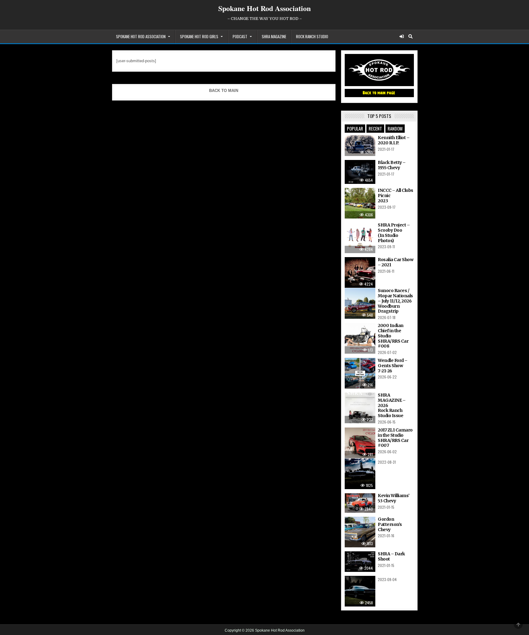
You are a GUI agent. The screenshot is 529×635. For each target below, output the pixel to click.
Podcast (240, 36)
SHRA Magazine (274, 36)
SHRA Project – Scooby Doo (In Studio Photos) (394, 232)
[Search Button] (410, 36)
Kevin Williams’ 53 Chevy (394, 498)
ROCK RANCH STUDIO (312, 36)
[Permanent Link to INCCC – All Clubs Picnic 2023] (360, 203)
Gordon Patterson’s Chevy (390, 524)
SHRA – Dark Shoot (391, 556)
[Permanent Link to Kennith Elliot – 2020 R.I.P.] (360, 145)
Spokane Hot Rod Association (264, 8)
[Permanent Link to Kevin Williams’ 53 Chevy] (360, 503)
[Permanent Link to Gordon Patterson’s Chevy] (360, 532)
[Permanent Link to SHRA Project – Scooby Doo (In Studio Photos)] (360, 237)
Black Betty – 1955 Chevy (392, 165)
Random (395, 128)
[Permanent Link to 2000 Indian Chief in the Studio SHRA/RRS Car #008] (360, 338)
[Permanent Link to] (360, 473)
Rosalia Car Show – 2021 (395, 262)
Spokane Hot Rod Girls (199, 36)
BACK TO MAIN (223, 90)
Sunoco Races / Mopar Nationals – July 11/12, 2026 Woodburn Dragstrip (395, 301)
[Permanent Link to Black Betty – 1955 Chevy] (360, 172)
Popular (355, 128)
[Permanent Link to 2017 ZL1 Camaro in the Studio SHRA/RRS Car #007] (360, 443)
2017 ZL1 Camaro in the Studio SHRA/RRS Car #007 (395, 437)
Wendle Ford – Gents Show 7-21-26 (392, 366)
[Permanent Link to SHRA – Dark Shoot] (360, 561)
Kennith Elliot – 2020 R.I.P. (393, 140)
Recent (375, 128)
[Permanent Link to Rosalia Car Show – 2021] (360, 272)
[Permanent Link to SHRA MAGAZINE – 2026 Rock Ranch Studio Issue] (360, 408)
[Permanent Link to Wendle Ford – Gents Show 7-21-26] (360, 373)
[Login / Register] (401, 36)
